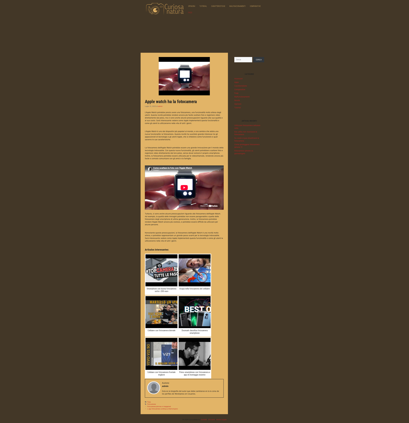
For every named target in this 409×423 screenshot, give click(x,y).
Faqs (190, 12)
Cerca (259, 60)
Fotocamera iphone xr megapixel (159, 406)
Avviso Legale (221, 420)
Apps (236, 82)
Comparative (255, 6)
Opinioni (191, 6)
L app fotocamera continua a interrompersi (162, 409)
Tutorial (203, 6)
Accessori (238, 79)
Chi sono (211, 420)
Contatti (204, 420)
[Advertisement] (204, 35)
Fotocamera (151, 404)
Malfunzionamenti (237, 6)
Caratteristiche (218, 6)
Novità (237, 100)
